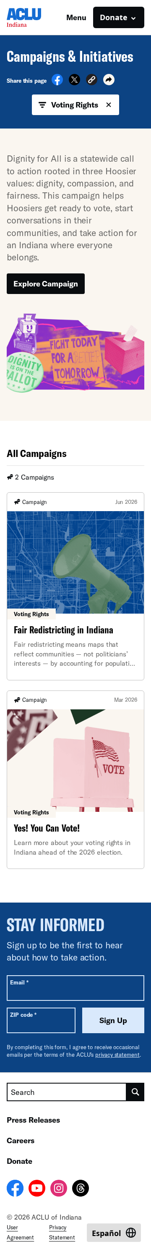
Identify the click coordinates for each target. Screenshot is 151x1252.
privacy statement (117, 1054)
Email (19, 982)
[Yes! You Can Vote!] (75, 780)
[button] (91, 81)
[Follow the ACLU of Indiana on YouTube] (37, 1189)
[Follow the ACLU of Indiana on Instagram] (58, 1189)
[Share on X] (74, 82)
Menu (76, 17)
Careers (20, 1140)
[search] (135, 1092)
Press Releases (33, 1119)
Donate (19, 1160)
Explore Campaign (45, 283)
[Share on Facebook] (57, 82)
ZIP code (23, 1014)
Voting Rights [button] (74, 104)
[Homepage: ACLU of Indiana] (36, 17)
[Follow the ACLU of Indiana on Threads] (80, 1189)
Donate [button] (114, 17)
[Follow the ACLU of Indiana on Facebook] (15, 1189)
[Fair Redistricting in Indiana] (75, 586)
